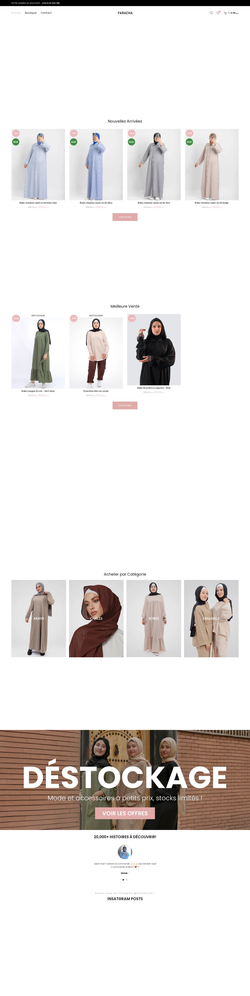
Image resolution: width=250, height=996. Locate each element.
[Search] (211, 13)
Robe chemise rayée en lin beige (212, 202)
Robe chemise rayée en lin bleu (96, 202)
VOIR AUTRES (125, 217)
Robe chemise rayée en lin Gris (154, 202)
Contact (46, 13)
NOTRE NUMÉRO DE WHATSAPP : (35, 3)
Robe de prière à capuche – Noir (154, 387)
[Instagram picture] (33, 926)
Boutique (31, 13)
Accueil (16, 13)
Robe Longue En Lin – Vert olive (38, 391)
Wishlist (219, 12)
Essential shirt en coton (96, 391)
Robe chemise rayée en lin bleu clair (38, 202)
